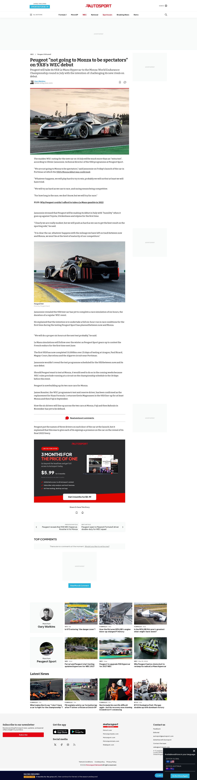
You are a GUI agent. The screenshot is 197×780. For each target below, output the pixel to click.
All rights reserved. (109, 765)
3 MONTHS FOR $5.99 (39, 7)
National (94, 15)
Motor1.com (107, 730)
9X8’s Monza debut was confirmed (73, 172)
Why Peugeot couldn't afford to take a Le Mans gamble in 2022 (72, 202)
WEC (85, 15)
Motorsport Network (94, 765)
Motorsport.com (109, 737)
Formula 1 (62, 15)
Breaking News (123, 15)
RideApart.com (108, 745)
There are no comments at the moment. (79, 546)
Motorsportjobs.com (110, 734)
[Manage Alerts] (82, 512)
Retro (136, 15)
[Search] (166, 14)
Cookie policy (100, 762)
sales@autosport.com (161, 747)
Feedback (157, 729)
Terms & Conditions (86, 762)
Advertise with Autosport (162, 740)
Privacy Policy (111, 762)
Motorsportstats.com (111, 741)
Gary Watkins (39, 81)
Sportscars (107, 15)
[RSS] (74, 744)
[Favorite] (120, 82)
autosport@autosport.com (163, 736)
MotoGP (74, 15)
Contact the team (159, 743)
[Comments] (125, 82)
